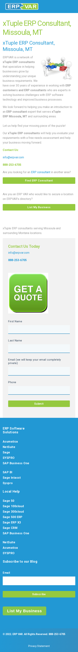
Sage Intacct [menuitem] (12, 477)
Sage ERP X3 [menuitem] (12, 522)
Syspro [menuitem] (8, 483)
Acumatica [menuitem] (10, 441)
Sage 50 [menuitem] (8, 500)
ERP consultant (40, 172)
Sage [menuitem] (6, 452)
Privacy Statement (39, 646)
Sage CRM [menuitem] (10, 528)
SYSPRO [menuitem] (9, 458)
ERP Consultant (36, 43)
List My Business (39, 207)
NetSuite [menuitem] (9, 447)
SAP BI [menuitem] (7, 472)
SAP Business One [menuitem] (16, 463)
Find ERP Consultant (39, 180)
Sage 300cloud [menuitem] (13, 511)
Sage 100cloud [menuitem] (13, 506)
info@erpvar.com (13, 157)
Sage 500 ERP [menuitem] (12, 517)
